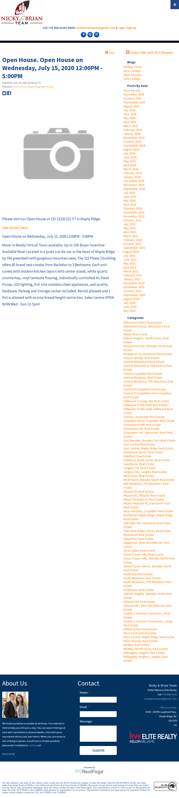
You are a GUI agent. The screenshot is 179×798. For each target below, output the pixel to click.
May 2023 (129, 201)
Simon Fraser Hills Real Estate (143, 554)
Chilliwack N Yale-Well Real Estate (145, 405)
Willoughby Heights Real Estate (144, 653)
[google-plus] (89, 34)
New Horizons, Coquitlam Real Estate (148, 511)
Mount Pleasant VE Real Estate (143, 499)
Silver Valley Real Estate (139, 550)
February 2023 (132, 208)
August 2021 (131, 252)
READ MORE (8, 754)
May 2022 (129, 228)
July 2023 (129, 193)
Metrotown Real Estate (138, 476)
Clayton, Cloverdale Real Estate (144, 417)
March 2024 (130, 169)
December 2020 (133, 283)
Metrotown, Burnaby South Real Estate (149, 480)
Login (121, 28)
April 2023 (129, 204)
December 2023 (133, 181)
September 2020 (134, 295)
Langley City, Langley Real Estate (145, 472)
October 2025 (132, 98)
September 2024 (134, 145)
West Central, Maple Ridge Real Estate (148, 637)
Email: (84, 707)
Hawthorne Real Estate (138, 464)
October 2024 (132, 142)
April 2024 (129, 165)
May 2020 (129, 311)
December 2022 (133, 212)
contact (33, 745)
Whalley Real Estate (136, 645)
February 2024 (132, 173)
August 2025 (131, 106)
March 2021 (130, 271)
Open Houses (132, 75)
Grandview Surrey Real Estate (143, 452)
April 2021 (129, 267)
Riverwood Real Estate (138, 535)
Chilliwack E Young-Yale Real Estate (146, 401)
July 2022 (129, 224)
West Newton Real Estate (140, 641)
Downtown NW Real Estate (141, 429)
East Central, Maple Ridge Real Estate (148, 448)
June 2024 (129, 157)
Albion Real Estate (135, 334)
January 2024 (131, 177)
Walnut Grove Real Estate (140, 629)
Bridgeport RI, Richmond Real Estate (147, 354)
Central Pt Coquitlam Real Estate (144, 389)
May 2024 (129, 161)
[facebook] (83, 34)
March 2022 (130, 236)
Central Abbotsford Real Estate (144, 362)
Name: (84, 692)
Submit (98, 750)
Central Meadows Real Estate (142, 377)
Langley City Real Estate (139, 468)
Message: (86, 721)
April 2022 (129, 232)
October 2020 (132, 291)
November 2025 (133, 94)
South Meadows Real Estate (142, 578)
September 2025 (134, 102)
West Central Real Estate (139, 633)
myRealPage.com (89, 772)
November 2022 (133, 216)
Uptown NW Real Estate (139, 602)
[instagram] (96, 34)
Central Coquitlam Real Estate (142, 374)
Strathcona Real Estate (138, 590)
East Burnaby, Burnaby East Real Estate (149, 440)
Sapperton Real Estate (138, 539)
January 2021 (131, 279)
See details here (15, 227)
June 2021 (129, 259)
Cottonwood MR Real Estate (142, 425)
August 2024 (131, 149)
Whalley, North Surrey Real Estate (145, 649)
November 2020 (133, 287)
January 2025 (131, 134)
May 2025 (129, 118)
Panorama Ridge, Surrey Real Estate (147, 531)
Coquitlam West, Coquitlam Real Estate (149, 421)
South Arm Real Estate (138, 574)
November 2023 (133, 185)
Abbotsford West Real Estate (142, 322)
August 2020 (131, 299)
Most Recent (131, 90)
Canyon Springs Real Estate (141, 358)
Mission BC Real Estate (138, 491)
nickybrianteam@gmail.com (95, 28)
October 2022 (132, 220)
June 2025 (129, 114)
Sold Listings (131, 79)
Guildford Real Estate (137, 456)
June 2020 (129, 307)
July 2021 (129, 256)
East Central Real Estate (139, 444)
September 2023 (134, 189)
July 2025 (129, 110)
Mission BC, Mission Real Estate (144, 495)
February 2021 (132, 275)
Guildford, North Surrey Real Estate (146, 460)
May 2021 (129, 263)
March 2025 (130, 126)
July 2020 (129, 303)
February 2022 (132, 240)
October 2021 (132, 244)
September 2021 (134, 248)
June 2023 (129, 197)
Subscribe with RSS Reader (151, 52)
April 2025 (129, 122)
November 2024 (133, 138)
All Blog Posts (132, 67)
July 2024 (129, 153)
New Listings (132, 71)
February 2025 (132, 130)
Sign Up (131, 28)
